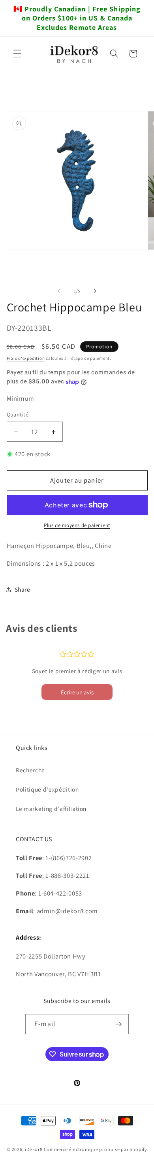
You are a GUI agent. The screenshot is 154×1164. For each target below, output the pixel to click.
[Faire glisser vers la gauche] (59, 291)
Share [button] (22, 589)
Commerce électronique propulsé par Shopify (95, 1149)
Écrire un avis (77, 692)
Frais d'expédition (26, 358)
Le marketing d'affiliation (51, 808)
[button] (17, 53)
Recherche (30, 770)
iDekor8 (33, 1149)
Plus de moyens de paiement (77, 525)
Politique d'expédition (47, 789)
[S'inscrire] (118, 1024)
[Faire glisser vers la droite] (95, 291)
